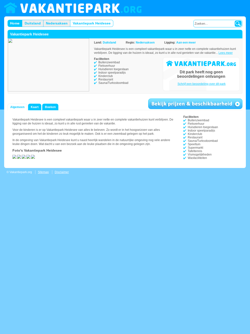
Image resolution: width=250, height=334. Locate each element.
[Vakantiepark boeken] (195, 104)
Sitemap (43, 172)
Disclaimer (62, 172)
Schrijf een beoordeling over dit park (201, 84)
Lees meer (226, 53)
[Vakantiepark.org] (73, 8)
